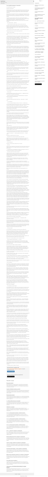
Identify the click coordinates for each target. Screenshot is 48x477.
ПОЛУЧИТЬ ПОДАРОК (11, 371)
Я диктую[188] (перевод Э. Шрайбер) (39, 70)
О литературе (36, 25)
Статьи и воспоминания (38, 54)
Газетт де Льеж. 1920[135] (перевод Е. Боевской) (16, 442)
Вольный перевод (10, 383)
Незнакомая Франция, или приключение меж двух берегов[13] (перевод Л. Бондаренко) (40, 9)
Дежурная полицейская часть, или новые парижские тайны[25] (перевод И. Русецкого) (40, 15)
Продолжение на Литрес (38, 84)
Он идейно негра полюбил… (12, 460)
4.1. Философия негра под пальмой (13, 400)
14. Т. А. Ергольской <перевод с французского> (16, 418)
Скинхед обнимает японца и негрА (13, 388)
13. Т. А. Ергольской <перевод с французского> (16, 412)
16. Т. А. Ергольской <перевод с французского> (16, 424)
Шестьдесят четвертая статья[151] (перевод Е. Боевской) (18, 454)
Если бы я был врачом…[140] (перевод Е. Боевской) (17, 448)
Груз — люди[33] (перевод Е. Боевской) (14, 430)
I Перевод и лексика (10, 406)
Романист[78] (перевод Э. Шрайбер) (39, 35)
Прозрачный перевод (11, 394)
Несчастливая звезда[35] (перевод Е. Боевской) (16, 436)
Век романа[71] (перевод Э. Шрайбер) (39, 33)
